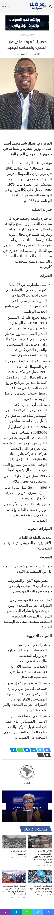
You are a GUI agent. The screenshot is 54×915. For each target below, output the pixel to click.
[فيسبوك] (46, 750)
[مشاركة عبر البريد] (46, 755)
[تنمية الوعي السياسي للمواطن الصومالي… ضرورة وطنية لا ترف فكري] (40, 876)
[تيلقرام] (12, 750)
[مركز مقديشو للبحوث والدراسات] (38, 6)
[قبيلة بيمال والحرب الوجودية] (14, 842)
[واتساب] (19, 750)
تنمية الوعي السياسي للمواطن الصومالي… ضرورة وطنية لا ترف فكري (40, 889)
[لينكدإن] (33, 750)
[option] (27, 806)
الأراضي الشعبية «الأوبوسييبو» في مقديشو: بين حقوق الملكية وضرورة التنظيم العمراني (42, 856)
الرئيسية (28, 35)
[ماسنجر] (26, 750)
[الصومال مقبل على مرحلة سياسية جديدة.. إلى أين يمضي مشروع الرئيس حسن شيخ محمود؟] (14, 876)
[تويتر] (39, 750)
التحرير (33, 54)
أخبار (22, 35)
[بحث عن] (50, 7)
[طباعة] (39, 755)
